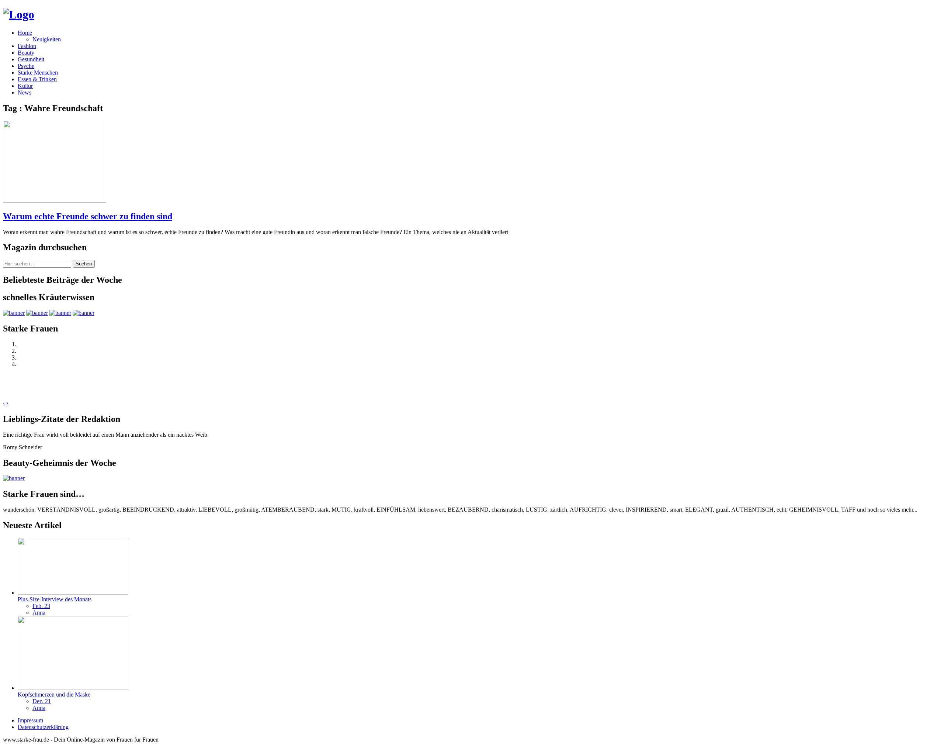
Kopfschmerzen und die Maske (54, 694)
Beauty (26, 52)
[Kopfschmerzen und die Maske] (73, 688)
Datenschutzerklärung (43, 727)
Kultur (25, 86)
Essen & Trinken (37, 79)
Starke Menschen (38, 72)
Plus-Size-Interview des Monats (54, 599)
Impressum (30, 720)
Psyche (26, 66)
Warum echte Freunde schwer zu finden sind (87, 216)
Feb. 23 (41, 606)
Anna (38, 612)
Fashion (27, 46)
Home (25, 33)
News (24, 92)
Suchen (84, 264)
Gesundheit (31, 59)
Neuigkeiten (46, 39)
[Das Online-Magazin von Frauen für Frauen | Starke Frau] (18, 14)
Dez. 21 (41, 701)
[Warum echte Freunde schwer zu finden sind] (54, 200)
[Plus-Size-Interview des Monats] (73, 592)
